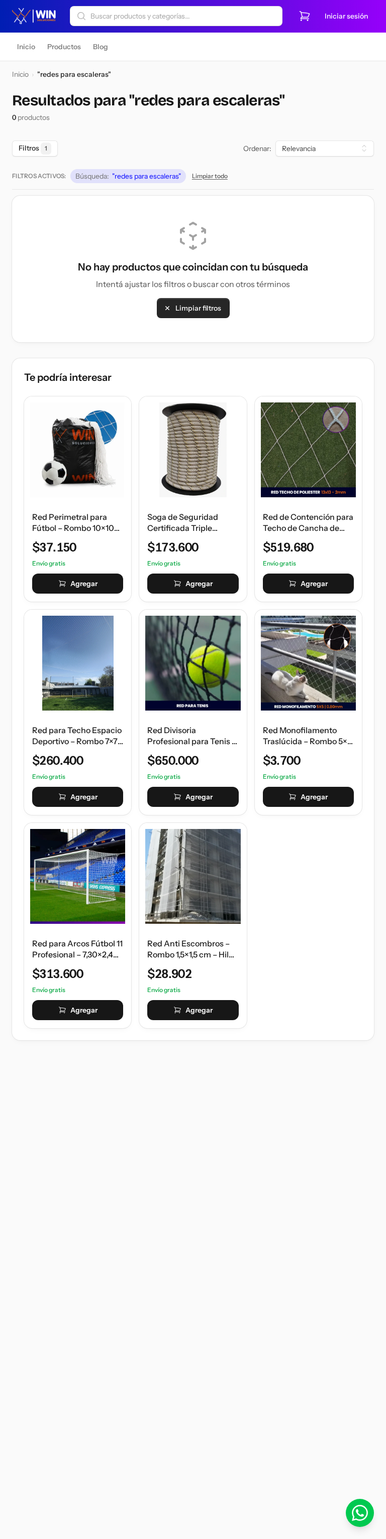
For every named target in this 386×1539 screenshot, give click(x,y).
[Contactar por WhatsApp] (360, 1513)
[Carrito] (305, 16)
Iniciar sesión (346, 16)
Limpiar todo (210, 176)
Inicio (20, 74)
